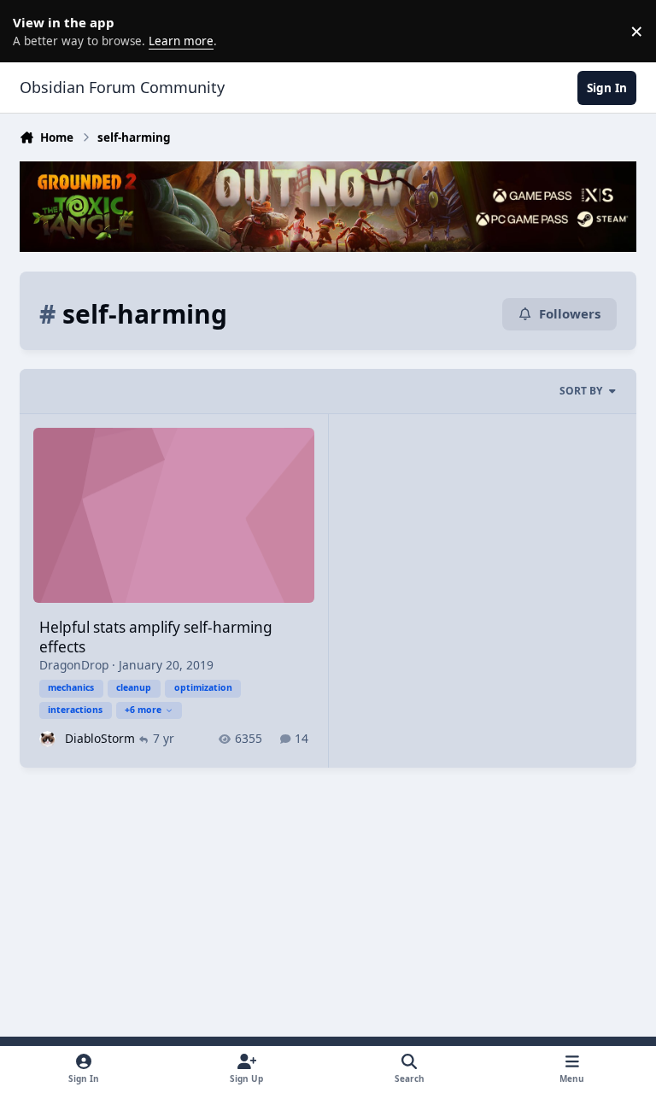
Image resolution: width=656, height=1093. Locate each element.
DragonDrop (73, 665)
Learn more (34, 30)
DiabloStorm (100, 738)
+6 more (143, 710)
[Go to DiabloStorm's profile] (47, 739)
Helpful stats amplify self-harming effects (155, 636)
